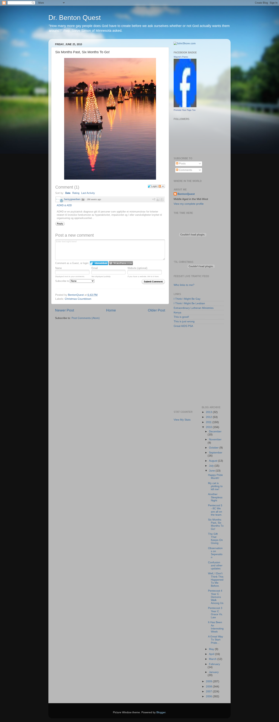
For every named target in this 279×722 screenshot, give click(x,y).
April (212, 654)
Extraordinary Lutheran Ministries (194, 308)
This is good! (181, 316)
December (215, 431)
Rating (75, 193)
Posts (182, 163)
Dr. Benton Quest (74, 17)
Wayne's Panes (181, 57)
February (214, 664)
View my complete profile (189, 203)
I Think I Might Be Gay (187, 298)
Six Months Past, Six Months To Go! (216, 524)
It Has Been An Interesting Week (216, 627)
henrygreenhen (72, 199)
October (214, 447)
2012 (209, 417)
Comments (185, 170)
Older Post (156, 310)
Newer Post (64, 310)
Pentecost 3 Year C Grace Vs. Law (215, 613)
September (215, 452)
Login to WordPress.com (121, 263)
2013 (209, 412)
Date (67, 193)
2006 (209, 696)
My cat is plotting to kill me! (215, 486)
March (213, 659)
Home (111, 310)
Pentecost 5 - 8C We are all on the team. (215, 510)
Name (58, 268)
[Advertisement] (191, 348)
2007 (209, 691)
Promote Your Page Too (184, 110)
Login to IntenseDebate (99, 263)
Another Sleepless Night (215, 497)
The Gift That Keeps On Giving (215, 539)
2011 (209, 422)
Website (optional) (137, 268)
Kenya (177, 312)
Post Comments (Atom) (86, 318)
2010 (209, 427)
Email (94, 268)
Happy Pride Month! (215, 476)
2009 (209, 681)
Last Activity (88, 193)
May (212, 649)
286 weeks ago (94, 199)
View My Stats (182, 419)
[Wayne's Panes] (185, 106)
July (211, 465)
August (213, 460)
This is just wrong (184, 321)
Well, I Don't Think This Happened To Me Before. (215, 579)
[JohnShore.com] (185, 43)
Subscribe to (62, 281)
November (215, 439)
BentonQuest (186, 194)
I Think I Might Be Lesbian (189, 303)
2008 (209, 686)
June (212, 470)
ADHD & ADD (64, 205)
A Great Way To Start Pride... (215, 639)
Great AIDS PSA (183, 326)
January (214, 672)
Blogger (161, 712)
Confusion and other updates (215, 565)
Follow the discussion (161, 186)
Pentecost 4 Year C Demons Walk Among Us (215, 597)
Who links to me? (184, 285)
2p (83, 199)
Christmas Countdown (78, 298)
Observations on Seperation (215, 553)
